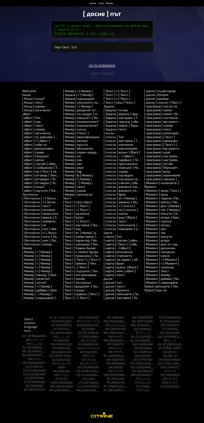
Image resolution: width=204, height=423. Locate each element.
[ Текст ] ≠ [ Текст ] (76, 209)
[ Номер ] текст (74, 187)
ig (83, 329)
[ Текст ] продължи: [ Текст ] (83, 255)
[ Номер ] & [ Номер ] (78, 175)
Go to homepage (102, 66)
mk (106, 321)
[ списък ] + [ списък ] (119, 206)
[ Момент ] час (155, 232)
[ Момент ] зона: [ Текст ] (162, 190)
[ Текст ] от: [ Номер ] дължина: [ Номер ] (93, 232)
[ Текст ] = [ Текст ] (76, 206)
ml (107, 325)
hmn (54, 382)
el (51, 317)
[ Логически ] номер (37, 244)
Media (109, 3)
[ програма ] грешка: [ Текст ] (166, 179)
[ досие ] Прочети (116, 290)
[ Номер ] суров (74, 190)
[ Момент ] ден (155, 229)
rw (133, 325)
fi (55, 340)
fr (53, 344)
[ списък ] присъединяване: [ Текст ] (131, 164)
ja (82, 340)
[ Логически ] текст (36, 206)
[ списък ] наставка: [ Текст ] (125, 141)
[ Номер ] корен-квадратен (83, 152)
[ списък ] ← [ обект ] (119, 156)
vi (160, 348)
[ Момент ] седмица (159, 267)
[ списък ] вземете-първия (124, 190)
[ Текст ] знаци (73, 290)
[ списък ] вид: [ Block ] (120, 217)
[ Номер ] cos (72, 160)
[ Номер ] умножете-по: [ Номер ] (87, 102)
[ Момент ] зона (156, 194)
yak (163, 367)
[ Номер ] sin (72, 156)
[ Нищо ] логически (36, 110)
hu (80, 317)
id (78, 325)
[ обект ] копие (33, 160)
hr (52, 386)
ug (162, 333)
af (24, 336)
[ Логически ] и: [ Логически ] (43, 232)
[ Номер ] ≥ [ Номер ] (37, 255)
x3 (165, 352)
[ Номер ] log (72, 171)
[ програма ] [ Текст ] (159, 137)
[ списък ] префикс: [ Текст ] (124, 160)
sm (134, 344)
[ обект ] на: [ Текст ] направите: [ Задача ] (53, 171)
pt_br (108, 390)
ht (51, 390)
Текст (67, 198)
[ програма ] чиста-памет (163, 106)
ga (54, 352)
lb (78, 375)
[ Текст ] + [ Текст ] (76, 221)
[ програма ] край (157, 152)
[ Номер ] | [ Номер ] (77, 179)
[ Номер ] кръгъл (75, 144)
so (135, 352)
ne (111, 352)
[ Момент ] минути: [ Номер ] (165, 213)
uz (160, 344)
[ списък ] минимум (118, 144)
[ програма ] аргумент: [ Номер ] (168, 121)
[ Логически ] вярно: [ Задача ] (44, 217)
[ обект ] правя (33, 152)
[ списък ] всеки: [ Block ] (122, 152)
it (80, 336)
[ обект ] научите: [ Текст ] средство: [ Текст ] (55, 190)
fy (54, 348)
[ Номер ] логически (78, 194)
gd (51, 356)
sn (136, 348)
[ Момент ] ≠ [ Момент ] (161, 263)
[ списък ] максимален (121, 148)
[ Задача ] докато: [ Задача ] (124, 114)
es (53, 325)
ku (80, 367)
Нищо (26, 95)
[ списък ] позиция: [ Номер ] (125, 167)
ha (55, 371)
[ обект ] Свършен (35, 156)
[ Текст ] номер (74, 278)
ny (108, 363)
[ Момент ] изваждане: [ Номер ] (168, 282)
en (53, 321)
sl (132, 340)
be (24, 351)
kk (82, 352)
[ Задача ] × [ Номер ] (78, 95)
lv (80, 386)
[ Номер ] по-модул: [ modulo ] (85, 114)
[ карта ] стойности (118, 255)
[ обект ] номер (33, 129)
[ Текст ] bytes (73, 217)
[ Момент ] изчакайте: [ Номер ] (167, 183)
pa (110, 371)
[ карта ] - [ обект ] (117, 248)
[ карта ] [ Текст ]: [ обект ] (123, 244)
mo (106, 333)
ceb (26, 370)
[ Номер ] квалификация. (81, 137)
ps (108, 382)
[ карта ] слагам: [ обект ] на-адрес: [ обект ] (136, 240)
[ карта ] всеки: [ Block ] (121, 267)
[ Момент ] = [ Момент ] (161, 259)
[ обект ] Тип (31, 118)
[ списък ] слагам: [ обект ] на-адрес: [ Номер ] (138, 183)
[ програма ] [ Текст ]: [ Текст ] (166, 144)
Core (101, 3)
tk (161, 317)
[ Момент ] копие (157, 255)
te (137, 382)
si (137, 333)
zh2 (165, 382)
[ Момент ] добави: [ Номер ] (165, 278)
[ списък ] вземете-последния (126, 187)
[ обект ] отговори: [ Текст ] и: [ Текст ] (50, 179)
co (25, 374)
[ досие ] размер (156, 98)
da (28, 386)
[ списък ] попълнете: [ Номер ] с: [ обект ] (135, 225)
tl (161, 321)
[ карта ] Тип (113, 236)
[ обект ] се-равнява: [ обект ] (44, 137)
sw (133, 375)
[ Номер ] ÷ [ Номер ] (78, 106)
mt (109, 344)
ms (106, 340)
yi (165, 371)
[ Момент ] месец (157, 225)
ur (165, 340)
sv (134, 371)
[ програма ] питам (158, 164)
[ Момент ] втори (157, 240)
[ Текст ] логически (77, 282)
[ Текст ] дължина (76, 213)
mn (107, 329)
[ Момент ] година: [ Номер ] (165, 198)
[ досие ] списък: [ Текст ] (162, 102)
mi (109, 317)
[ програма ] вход (157, 171)
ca (27, 366)
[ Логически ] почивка (38, 209)
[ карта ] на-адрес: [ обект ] (124, 259)
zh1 (165, 379)
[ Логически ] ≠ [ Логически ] (43, 202)
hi (57, 379)
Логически (30, 194)
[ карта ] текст (114, 275)
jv (79, 344)
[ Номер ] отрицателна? (80, 125)
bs (25, 363)
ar (28, 343)
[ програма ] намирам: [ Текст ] (167, 141)
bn (30, 359)
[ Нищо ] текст (32, 102)
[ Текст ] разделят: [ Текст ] (83, 286)
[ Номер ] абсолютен (78, 148)
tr (162, 325)
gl (54, 359)
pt (105, 386)
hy (79, 321)
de (26, 389)
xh (161, 359)
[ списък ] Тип (114, 137)
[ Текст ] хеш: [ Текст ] (119, 102)
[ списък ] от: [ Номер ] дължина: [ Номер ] (135, 198)
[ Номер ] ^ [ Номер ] (77, 183)
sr (135, 359)
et (56, 329)
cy (25, 382)
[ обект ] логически (36, 133)
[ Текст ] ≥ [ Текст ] (117, 98)
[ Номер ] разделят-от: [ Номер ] (86, 110)
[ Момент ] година (157, 221)
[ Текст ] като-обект (77, 202)
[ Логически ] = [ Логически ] (43, 198)
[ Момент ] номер (157, 275)
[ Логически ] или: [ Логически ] (45, 240)
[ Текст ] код (72, 229)
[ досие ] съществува (160, 91)
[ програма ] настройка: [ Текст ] (168, 156)
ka (80, 348)
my (111, 348)
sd (136, 329)
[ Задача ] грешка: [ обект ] (123, 121)
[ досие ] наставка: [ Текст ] (124, 298)
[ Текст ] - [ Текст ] (76, 267)
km (85, 356)
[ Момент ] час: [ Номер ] (162, 209)
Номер (27, 248)
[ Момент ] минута (158, 236)
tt (163, 329)
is (79, 333)
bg (24, 355)
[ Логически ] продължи (40, 213)
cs (26, 378)
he (56, 375)
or (110, 367)
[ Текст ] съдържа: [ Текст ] (82, 271)
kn (84, 359)
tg (137, 386)
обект (26, 114)
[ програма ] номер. (159, 125)
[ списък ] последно (118, 175)
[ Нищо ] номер (33, 106)
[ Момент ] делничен (159, 248)
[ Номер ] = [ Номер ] (37, 267)
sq (137, 356)
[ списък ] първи (116, 171)
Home (92, 3)
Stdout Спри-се (155, 290)
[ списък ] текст (115, 221)
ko (82, 363)
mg (78, 390)
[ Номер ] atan (73, 167)
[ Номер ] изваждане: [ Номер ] (45, 298)
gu (54, 363)
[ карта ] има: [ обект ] (120, 271)
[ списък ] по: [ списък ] (121, 209)
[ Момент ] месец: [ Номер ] (164, 202)
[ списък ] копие (116, 213)
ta (138, 379)
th (138, 390)
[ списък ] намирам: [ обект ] (125, 229)
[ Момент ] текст (156, 271)
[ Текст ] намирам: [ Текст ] (83, 244)
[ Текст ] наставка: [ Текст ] (82, 225)
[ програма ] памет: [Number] (166, 114)
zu (162, 386)
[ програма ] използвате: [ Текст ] (169, 133)
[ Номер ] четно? (34, 282)
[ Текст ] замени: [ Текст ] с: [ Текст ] (89, 263)
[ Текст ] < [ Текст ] (76, 298)
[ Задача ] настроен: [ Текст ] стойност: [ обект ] (139, 118)
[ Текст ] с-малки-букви (80, 252)
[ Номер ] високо (75, 141)
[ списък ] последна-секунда (125, 179)
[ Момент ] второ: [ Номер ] (164, 217)
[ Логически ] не (34, 225)
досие (108, 278)
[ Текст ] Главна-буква (79, 248)
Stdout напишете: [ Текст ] (163, 286)
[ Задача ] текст (115, 129)
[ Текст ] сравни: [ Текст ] (81, 294)
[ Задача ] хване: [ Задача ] (123, 125)
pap (106, 375)
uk (160, 336)
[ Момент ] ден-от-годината (165, 244)
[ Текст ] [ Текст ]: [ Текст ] (81, 259)
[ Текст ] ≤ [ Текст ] (117, 91)
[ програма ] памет (158, 110)
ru (134, 321)
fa (55, 336)
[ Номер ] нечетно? (36, 278)
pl (109, 379)
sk (133, 336)
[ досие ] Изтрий (156, 95)
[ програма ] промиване (162, 175)
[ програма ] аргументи (162, 148)
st (133, 363)
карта (108, 232)
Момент (150, 187)
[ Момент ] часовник (159, 252)
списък (109, 133)
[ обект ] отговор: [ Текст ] (41, 175)
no (109, 359)
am (28, 340)
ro (134, 317)
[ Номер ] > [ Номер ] (37, 252)
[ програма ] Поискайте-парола (168, 167)
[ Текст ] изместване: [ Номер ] (85, 236)
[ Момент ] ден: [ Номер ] (162, 206)
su (133, 367)
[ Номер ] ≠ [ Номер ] (37, 271)
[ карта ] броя (114, 263)
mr (111, 336)
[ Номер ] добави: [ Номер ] (42, 290)
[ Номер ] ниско (74, 129)
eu (53, 333)
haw (61, 367)
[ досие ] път (113, 282)
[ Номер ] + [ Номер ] (37, 286)
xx (160, 363)
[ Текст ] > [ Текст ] (117, 95)
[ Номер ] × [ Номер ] (78, 91)
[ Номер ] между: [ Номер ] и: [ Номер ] (50, 275)
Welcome (29, 91)
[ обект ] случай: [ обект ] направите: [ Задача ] (57, 164)
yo (162, 375)
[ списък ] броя (115, 194)
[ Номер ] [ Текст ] (76, 133)
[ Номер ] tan (72, 164)
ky (78, 371)
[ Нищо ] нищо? (33, 98)
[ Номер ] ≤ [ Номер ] (37, 263)
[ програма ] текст (157, 129)
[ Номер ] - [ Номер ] (37, 294)
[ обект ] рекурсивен (37, 148)
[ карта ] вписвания (118, 252)
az (24, 347)
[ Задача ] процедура (78, 98)
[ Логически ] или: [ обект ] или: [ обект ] (51, 229)
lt (80, 382)
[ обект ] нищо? (33, 187)
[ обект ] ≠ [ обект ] (36, 141)
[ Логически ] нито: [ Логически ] (46, 236)
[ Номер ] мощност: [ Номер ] (84, 118)
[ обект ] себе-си (34, 144)
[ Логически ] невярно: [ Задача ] (46, 221)
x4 (165, 356)
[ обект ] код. (31, 121)
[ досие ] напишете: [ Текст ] (124, 294)
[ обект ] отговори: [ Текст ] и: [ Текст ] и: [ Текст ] (58, 183)
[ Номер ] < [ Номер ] (37, 259)
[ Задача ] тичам (116, 110)
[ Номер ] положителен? (81, 121)
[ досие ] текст (114, 286)
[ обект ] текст (32, 125)
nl (106, 356)
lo (84, 379)
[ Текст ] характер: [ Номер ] (83, 240)
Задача (109, 106)
